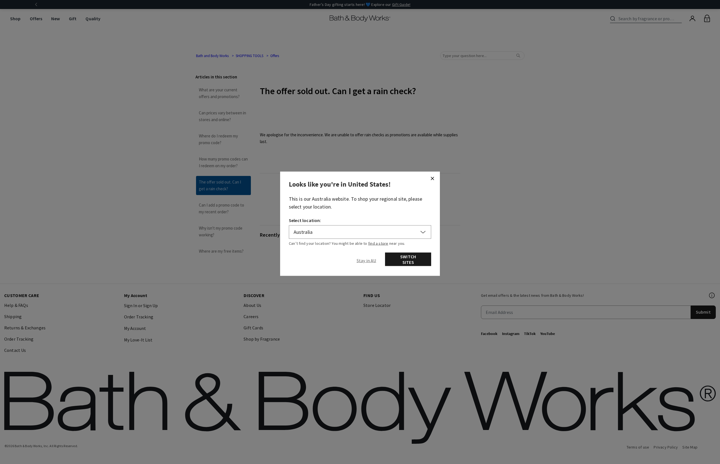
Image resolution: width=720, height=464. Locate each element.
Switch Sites (408, 259)
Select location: (305, 220)
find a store (378, 243)
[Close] (432, 178)
